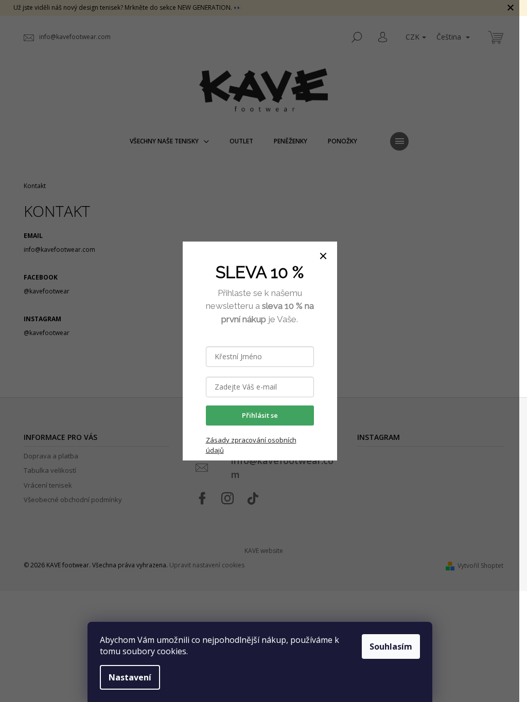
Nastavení (130, 677)
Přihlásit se (260, 415)
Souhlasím (391, 646)
